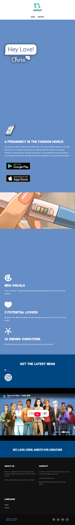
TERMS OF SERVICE (12, 519)
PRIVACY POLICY (11, 520)
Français (7, 507)
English (7, 505)
